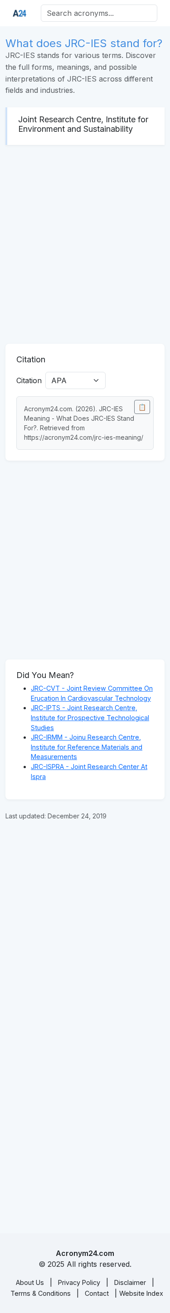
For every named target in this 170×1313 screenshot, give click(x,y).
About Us (30, 1282)
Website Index (141, 1293)
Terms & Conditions (40, 1293)
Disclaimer (130, 1282)
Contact (97, 1293)
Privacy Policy (79, 1282)
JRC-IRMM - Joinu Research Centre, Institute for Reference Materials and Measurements (86, 746)
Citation (29, 380)
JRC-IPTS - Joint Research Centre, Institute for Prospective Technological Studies (90, 717)
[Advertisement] (85, 244)
